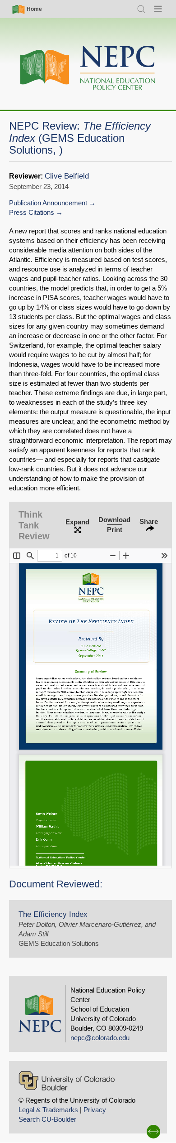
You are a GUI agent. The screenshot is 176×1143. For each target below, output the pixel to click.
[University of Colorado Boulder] (67, 1080)
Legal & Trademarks (48, 1110)
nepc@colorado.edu (100, 1037)
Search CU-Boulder (47, 1119)
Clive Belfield (67, 176)
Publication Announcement (48, 203)
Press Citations (31, 212)
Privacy (94, 1110)
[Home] (88, 68)
